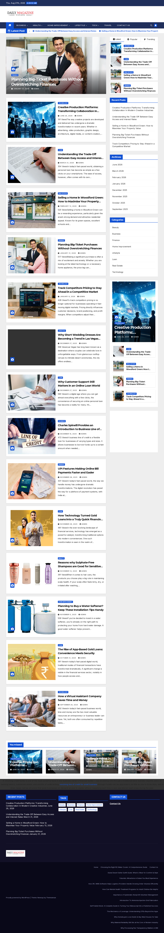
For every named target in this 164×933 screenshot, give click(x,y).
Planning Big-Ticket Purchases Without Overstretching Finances (139, 89)
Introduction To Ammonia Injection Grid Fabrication (139, 900)
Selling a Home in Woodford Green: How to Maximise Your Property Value (137, 77)
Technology (16, 75)
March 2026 (118, 171)
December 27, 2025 (68, 343)
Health (37, 25)
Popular (133, 39)
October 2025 (118, 203)
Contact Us (123, 25)
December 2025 (119, 190)
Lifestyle (80, 25)
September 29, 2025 (69, 705)
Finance (127, 85)
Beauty (61, 558)
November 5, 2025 (68, 614)
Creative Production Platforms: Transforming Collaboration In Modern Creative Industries (138, 51)
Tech (95, 25)
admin (35, 89)
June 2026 (117, 164)
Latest (118, 39)
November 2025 (119, 196)
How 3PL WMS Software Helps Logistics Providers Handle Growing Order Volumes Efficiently (123, 884)
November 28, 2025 (69, 477)
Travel (108, 25)
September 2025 (120, 209)
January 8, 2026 (21, 89)
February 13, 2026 (68, 206)
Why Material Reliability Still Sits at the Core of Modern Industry (134, 922)
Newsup (40, 898)
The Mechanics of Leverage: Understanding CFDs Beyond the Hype (132, 911)
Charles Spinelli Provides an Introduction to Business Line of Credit (79, 429)
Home (96, 867)
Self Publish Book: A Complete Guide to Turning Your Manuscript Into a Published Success (124, 906)
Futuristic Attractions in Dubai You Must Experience (139, 878)
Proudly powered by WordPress (18, 898)
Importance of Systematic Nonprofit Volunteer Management (135, 895)
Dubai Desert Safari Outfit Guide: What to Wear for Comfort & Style (133, 873)
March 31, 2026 (67, 163)
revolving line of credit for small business (78, 784)
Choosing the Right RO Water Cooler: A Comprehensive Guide (124, 867)
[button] (151, 25)
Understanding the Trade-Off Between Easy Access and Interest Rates (138, 64)
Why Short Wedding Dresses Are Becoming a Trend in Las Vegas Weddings (79, 338)
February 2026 (119, 177)
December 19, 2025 (68, 434)
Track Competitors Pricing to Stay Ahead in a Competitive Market (138, 399)
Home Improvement (58, 25)
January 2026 (118, 184)
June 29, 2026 (66, 116)
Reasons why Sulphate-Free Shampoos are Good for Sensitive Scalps (79, 566)
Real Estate (128, 72)
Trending (150, 39)
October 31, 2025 (68, 658)
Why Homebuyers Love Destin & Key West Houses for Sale (136, 917)
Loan (126, 59)
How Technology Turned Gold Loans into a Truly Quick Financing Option (80, 519)
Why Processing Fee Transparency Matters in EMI (139, 928)
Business (21, 25)
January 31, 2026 (68, 253)
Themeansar (51, 898)
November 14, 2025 (69, 571)
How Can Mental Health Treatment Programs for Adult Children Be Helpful (130, 889)
